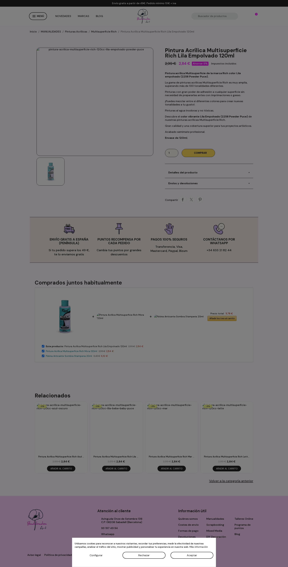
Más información (199, 546)
